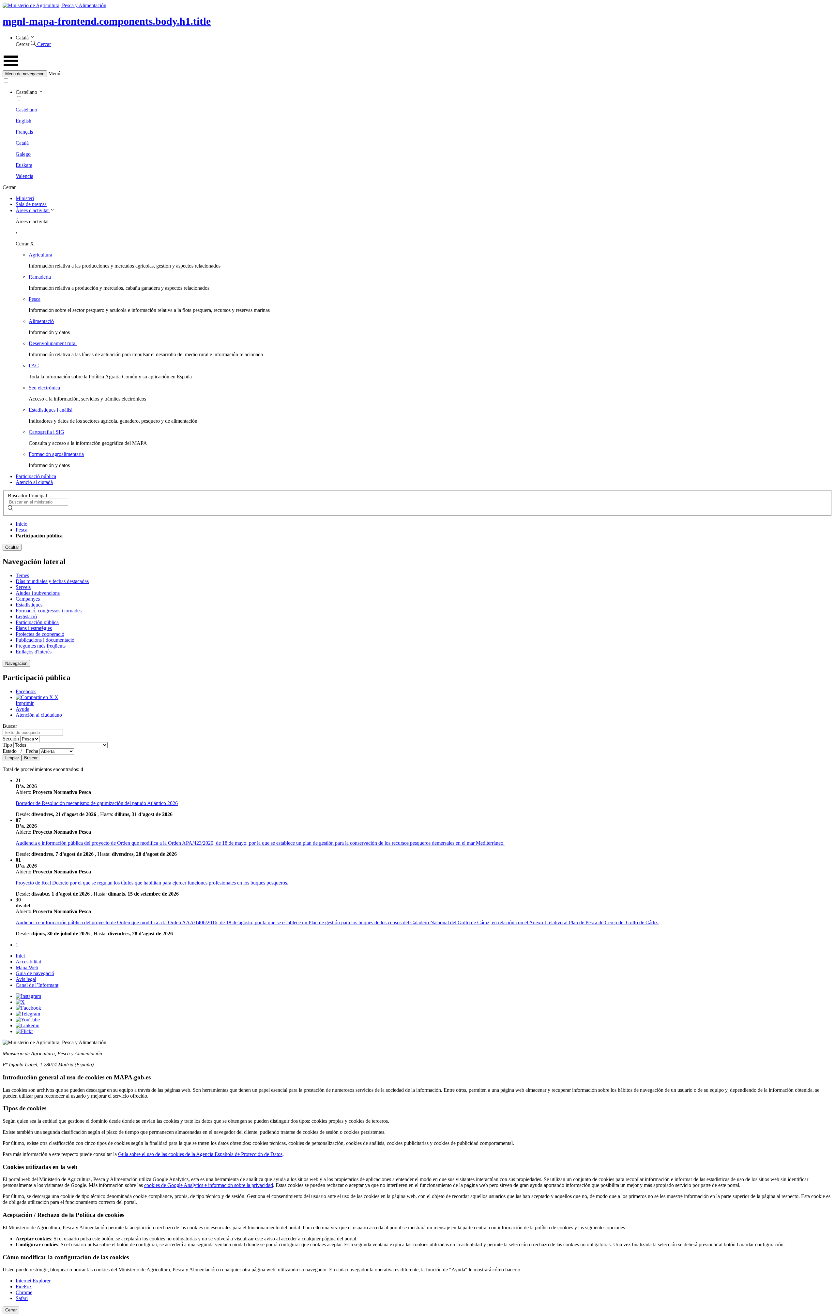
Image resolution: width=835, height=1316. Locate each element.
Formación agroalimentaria (56, 454)
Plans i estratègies (34, 628)
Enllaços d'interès (34, 651)
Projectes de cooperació (40, 634)
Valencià (24, 176)
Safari (22, 1298)
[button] (417, 73)
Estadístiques (29, 604)
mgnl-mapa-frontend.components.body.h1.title (107, 21)
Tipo (8, 745)
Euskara (24, 165)
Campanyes (28, 599)
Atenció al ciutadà (34, 482)
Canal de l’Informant (37, 985)
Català (22, 143)
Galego (23, 154)
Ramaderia (40, 277)
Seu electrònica (44, 387)
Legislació (26, 616)
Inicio (21, 524)
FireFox (24, 1286)
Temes (22, 575)
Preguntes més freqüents (41, 646)
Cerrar (11, 1310)
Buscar (21, 741)
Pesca (34, 299)
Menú (54, 73)
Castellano (26, 109)
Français (24, 132)
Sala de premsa (31, 204)
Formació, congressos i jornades (49, 610)
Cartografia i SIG (46, 432)
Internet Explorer (33, 1280)
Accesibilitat (28, 961)
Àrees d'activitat (33, 210)
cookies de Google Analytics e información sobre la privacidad (208, 1185)
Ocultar (12, 547)
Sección (11, 738)
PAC (34, 365)
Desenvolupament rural (53, 343)
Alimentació (41, 321)
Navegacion (16, 663)
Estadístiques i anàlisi (50, 410)
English (23, 121)
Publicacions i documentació (45, 640)
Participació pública (36, 476)
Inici (20, 955)
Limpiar (12, 757)
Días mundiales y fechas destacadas (52, 581)
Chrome (24, 1292)
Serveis (23, 587)
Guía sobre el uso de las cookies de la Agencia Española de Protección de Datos (200, 1154)
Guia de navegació (35, 973)
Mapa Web (27, 967)
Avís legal (26, 979)
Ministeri (25, 198)
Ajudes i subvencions (38, 593)
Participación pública (37, 622)
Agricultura (40, 254)
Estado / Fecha (21, 751)
